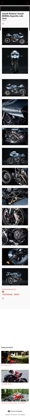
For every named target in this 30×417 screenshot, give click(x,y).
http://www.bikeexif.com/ (9, 289)
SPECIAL (16, 294)
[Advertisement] (15, 327)
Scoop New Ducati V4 (7, 384)
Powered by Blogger (16, 411)
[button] (3, 24)
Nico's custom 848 (6, 365)
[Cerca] (28, 3)
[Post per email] (3, 292)
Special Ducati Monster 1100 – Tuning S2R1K (13, 403)
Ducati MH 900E (7, 294)
